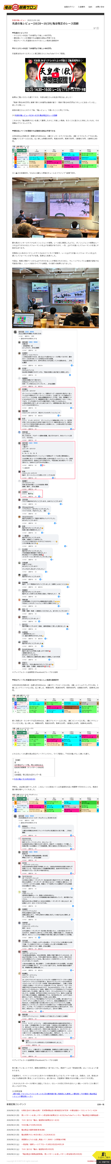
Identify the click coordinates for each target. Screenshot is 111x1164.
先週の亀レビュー (19, 20)
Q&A (90, 6)
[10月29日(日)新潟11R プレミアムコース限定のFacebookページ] (44, 936)
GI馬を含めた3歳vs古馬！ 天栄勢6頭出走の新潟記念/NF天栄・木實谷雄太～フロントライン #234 (59, 1110)
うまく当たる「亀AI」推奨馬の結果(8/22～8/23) (40, 1120)
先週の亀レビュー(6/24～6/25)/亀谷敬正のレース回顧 (36, 115)
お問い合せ (100, 6)
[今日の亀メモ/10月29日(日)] (34, 767)
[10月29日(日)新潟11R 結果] (55, 803)
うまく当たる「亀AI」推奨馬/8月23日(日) (37, 1149)
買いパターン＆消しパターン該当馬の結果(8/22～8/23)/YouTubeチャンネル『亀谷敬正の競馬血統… (60, 1115)
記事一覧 (100, 1104)
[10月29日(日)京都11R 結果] (55, 737)
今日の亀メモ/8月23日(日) (31, 1125)
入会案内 (81, 6)
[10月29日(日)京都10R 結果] (55, 704)
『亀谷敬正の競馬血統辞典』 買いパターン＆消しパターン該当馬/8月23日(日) (51, 1154)
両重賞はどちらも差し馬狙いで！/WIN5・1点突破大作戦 (43, 1139)
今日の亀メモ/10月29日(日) (24, 779)
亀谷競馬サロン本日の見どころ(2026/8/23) (38, 1134)
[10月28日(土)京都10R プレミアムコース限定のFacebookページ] (44, 500)
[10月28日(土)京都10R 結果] (55, 157)
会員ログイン (69, 6)
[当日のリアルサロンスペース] (55, 207)
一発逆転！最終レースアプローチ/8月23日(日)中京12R (42, 1144)
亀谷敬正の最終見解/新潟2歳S (33, 1129)
